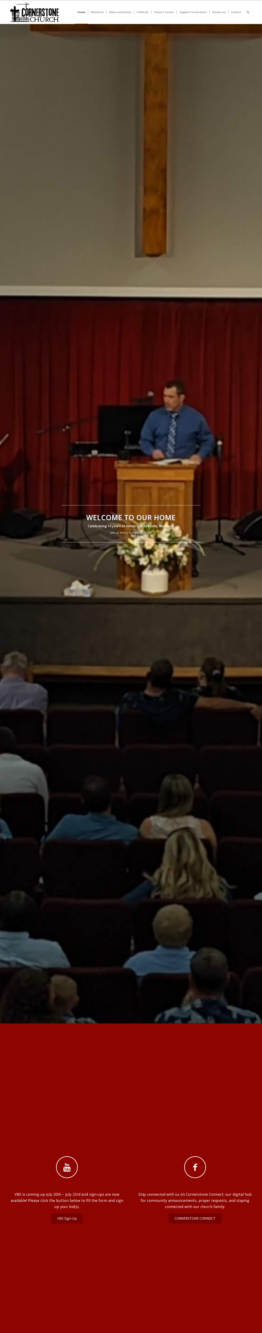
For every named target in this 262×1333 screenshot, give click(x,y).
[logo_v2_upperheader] (37, 12)
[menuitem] (81, 12)
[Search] (248, 12)
